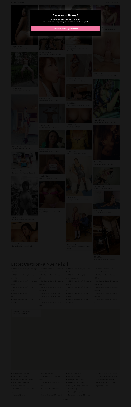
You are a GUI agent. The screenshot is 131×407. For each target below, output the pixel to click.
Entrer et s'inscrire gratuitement (65, 29)
